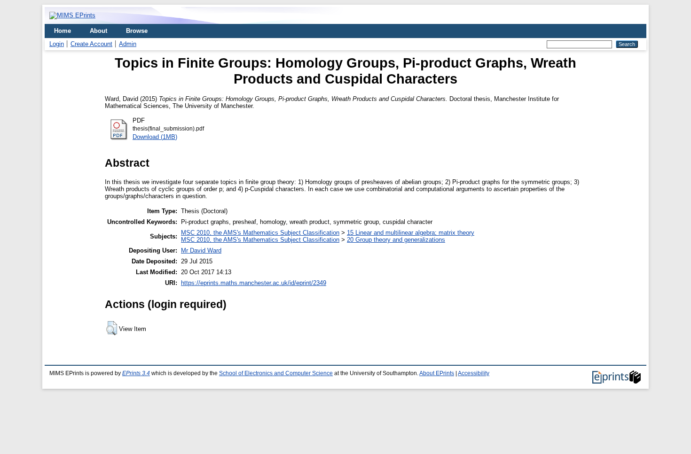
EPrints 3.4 (136, 373)
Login (56, 43)
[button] (111, 328)
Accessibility (473, 373)
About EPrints (436, 373)
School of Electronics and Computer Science (276, 373)
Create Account (91, 43)
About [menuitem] (98, 30)
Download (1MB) (155, 136)
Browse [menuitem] (137, 30)
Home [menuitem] (62, 30)
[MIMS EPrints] (72, 15)
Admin (127, 43)
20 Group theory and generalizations (396, 239)
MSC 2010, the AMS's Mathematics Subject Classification (260, 232)
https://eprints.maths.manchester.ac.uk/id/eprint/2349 (253, 282)
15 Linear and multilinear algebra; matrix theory (410, 232)
